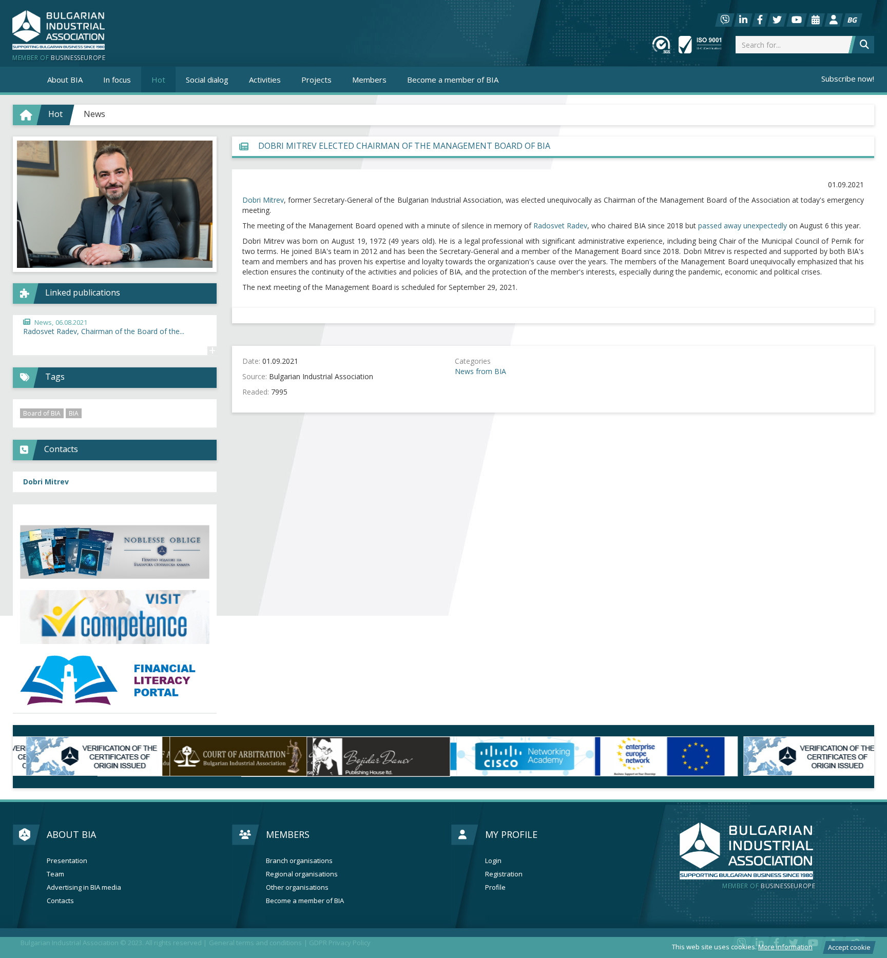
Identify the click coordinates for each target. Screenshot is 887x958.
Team (55, 874)
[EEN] (659, 756)
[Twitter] (777, 20)
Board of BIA (42, 413)
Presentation (67, 860)
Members (288, 834)
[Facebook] (760, 20)
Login (493, 860)
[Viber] (725, 20)
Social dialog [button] (207, 79)
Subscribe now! (847, 78)
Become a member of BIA (452, 79)
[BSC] (85, 756)
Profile (495, 887)
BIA (74, 413)
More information (785, 946)
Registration (504, 874)
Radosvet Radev (560, 225)
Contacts (60, 900)
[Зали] (815, 20)
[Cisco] (515, 756)
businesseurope (768, 886)
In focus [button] (117, 79)
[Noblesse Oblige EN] (114, 552)
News (94, 114)
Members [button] (369, 79)
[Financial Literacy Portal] (114, 680)
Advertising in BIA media (84, 887)
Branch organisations (299, 860)
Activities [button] (265, 79)
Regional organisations (302, 874)
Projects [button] (316, 79)
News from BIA (480, 371)
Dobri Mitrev (263, 200)
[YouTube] (796, 20)
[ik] (371, 756)
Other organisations (297, 887)
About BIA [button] (65, 79)
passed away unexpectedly (742, 225)
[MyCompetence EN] (114, 617)
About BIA (71, 834)
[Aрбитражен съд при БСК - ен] (228, 756)
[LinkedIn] (743, 20)
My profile (511, 834)
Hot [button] (158, 79)
